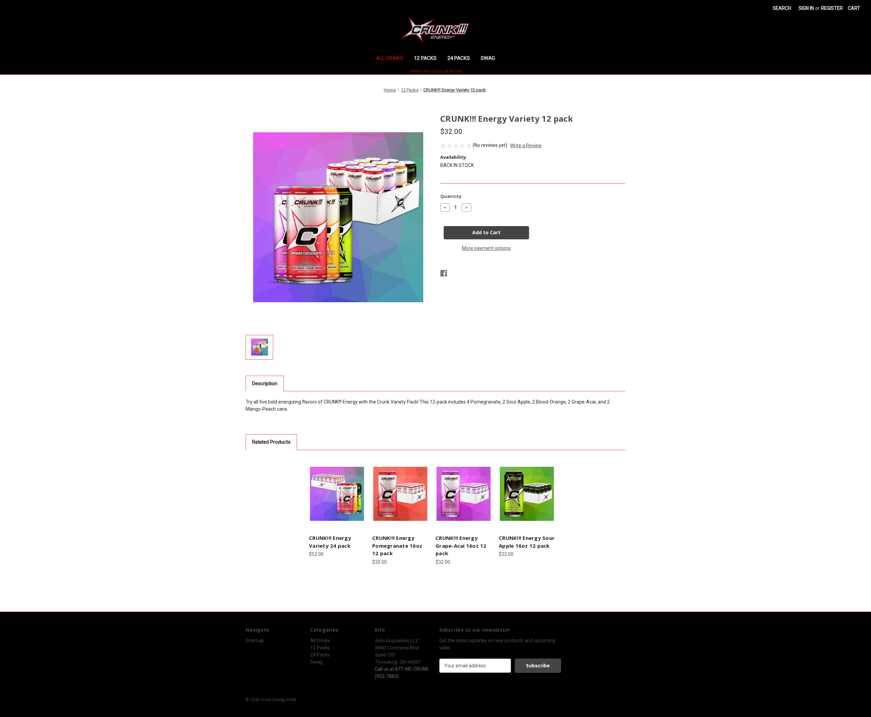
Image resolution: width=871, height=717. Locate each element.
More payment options (486, 248)
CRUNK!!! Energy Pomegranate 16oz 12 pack (397, 545)
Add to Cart (337, 500)
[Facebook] (443, 273)
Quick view (336, 488)
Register (832, 8)
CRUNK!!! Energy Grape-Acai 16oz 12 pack (461, 545)
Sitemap (255, 640)
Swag (488, 58)
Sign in (806, 8)
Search (782, 8)
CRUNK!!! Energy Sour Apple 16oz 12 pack (527, 541)
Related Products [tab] (271, 442)
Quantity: (451, 196)
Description (264, 383)
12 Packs (425, 58)
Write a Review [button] (526, 145)
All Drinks (389, 58)
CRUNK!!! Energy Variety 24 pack (330, 541)
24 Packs (458, 58)
